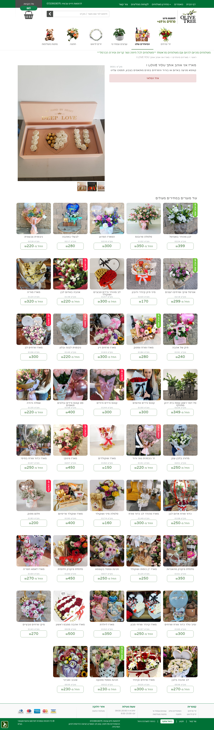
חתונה (178, 714)
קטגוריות (192, 706)
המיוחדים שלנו (175, 711)
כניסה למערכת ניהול (146, 721)
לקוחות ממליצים (140, 4)
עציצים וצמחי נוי (159, 711)
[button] (5, 724)
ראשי (193, 57)
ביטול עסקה (167, 721)
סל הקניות (29, 4)
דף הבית (191, 4)
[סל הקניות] (28, 13)
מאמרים (178, 4)
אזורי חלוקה (98, 706)
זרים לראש (191, 714)
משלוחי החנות (98, 711)
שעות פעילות (128, 706)
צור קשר (123, 4)
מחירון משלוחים (161, 4)
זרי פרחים (192, 711)
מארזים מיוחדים (180, 57)
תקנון (181, 721)
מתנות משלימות (160, 714)
